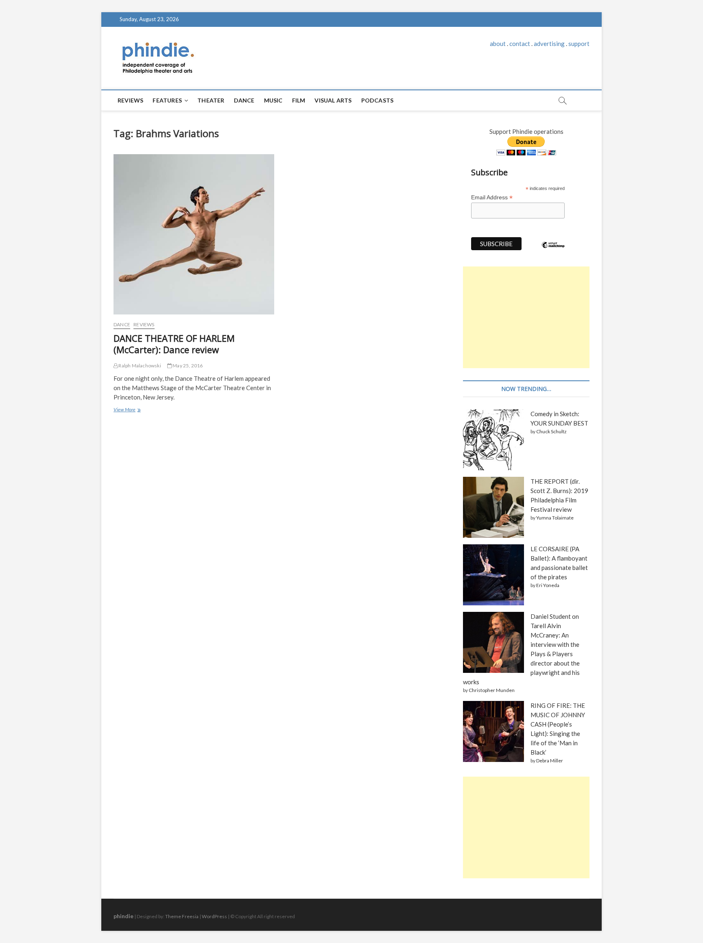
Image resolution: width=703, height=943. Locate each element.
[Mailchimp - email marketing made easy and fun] (553, 251)
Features (167, 100)
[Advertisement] (526, 317)
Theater (210, 100)
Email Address (492, 197)
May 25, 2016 (187, 365)
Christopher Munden (492, 690)
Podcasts (377, 100)
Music (273, 100)
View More (127, 410)
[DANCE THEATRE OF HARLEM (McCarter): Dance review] (194, 234)
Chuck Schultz (551, 431)
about (498, 43)
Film (299, 100)
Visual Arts (333, 100)
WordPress (214, 916)
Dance (244, 100)
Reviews (130, 100)
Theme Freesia (182, 916)
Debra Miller (549, 760)
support (578, 43)
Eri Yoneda (547, 585)
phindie (123, 915)
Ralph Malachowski (139, 365)
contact (519, 43)
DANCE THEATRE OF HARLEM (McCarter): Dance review (174, 344)
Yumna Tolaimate (555, 518)
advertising (549, 43)
